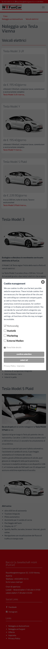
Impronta (21, 366)
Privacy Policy (10, 366)
